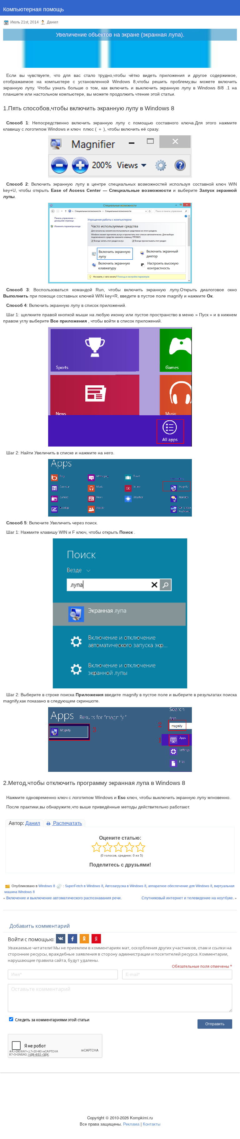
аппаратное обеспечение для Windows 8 (180, 886)
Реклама (131, 1124)
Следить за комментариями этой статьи (52, 1019)
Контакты (151, 1124)
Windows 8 (46, 886)
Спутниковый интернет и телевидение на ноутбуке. (188, 897)
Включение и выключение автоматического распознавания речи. (64, 897)
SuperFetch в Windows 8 (84, 886)
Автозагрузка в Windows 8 (125, 886)
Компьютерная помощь (33, 9)
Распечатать (67, 823)
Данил (32, 823)
